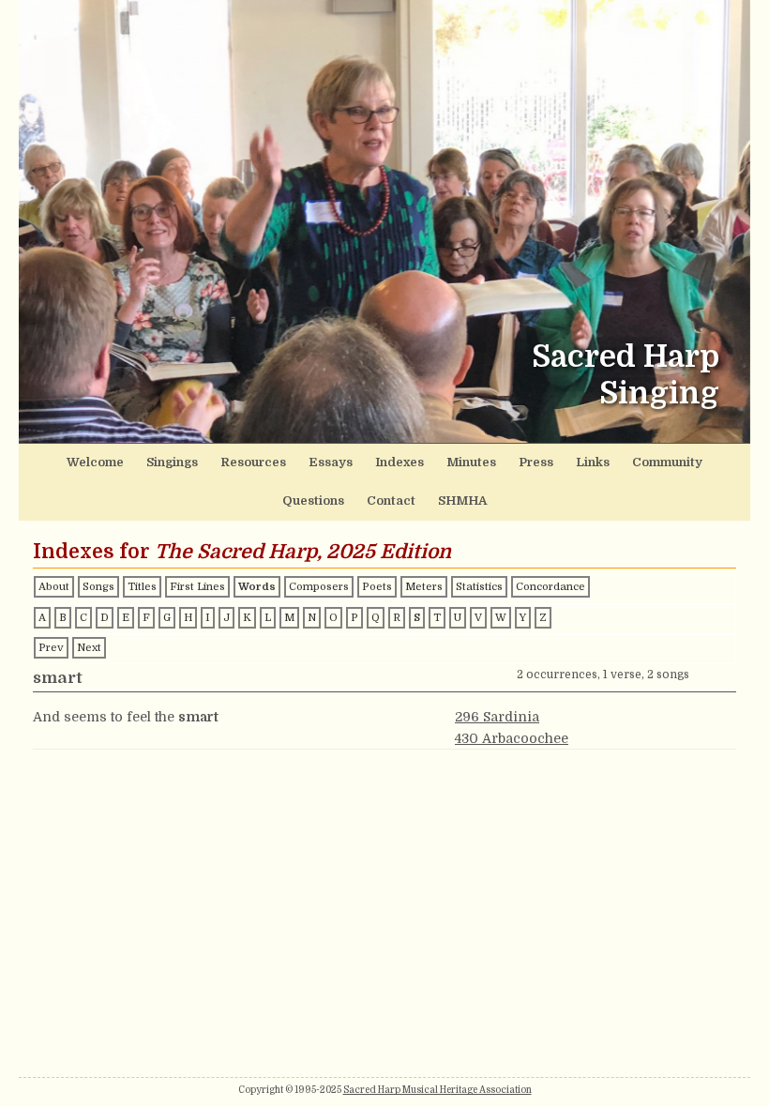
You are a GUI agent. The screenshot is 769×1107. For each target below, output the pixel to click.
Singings (172, 462)
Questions (313, 500)
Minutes (471, 462)
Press (536, 462)
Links (593, 462)
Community (667, 462)
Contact (391, 500)
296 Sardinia (497, 716)
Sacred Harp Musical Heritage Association (437, 1089)
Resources (253, 462)
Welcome (95, 462)
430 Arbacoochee (511, 738)
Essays (331, 462)
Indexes (399, 462)
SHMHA (462, 500)
